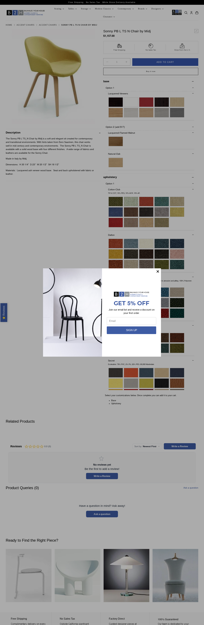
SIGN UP (131, 330)
